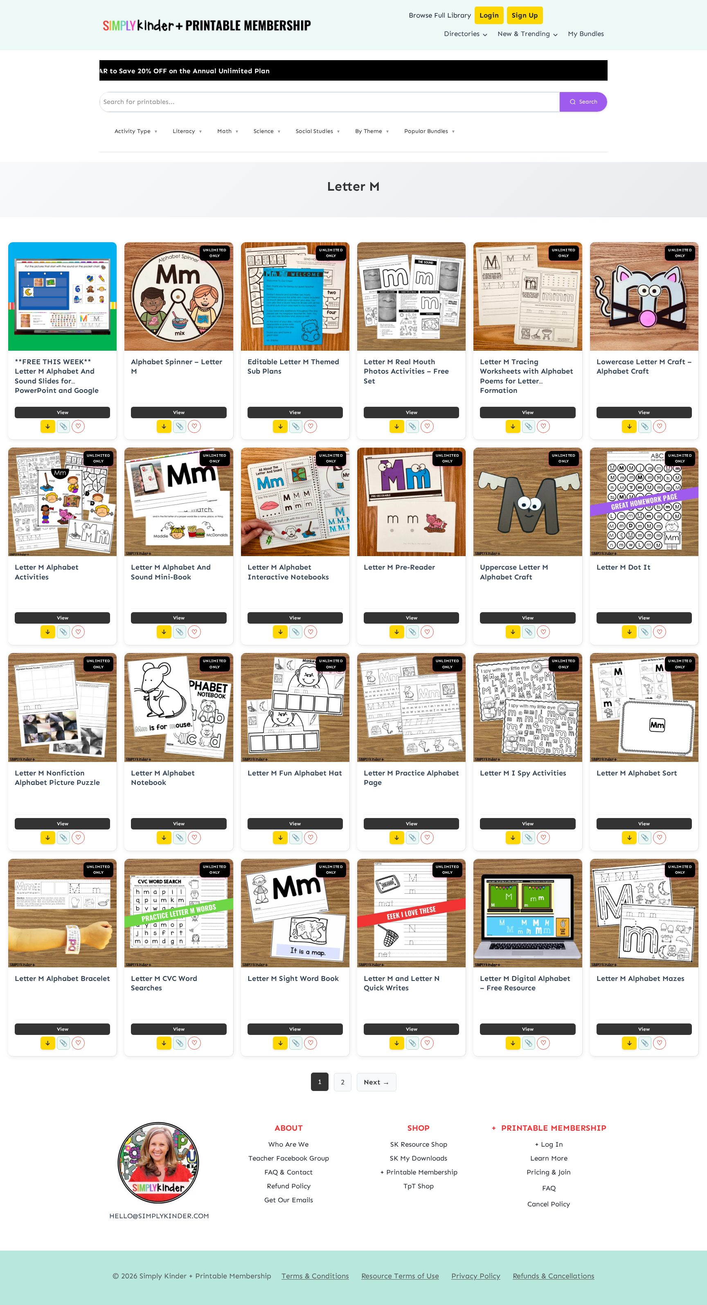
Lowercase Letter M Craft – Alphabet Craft (644, 366)
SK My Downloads (418, 1158)
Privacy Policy (475, 1275)
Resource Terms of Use (400, 1275)
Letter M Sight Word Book (293, 978)
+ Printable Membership (418, 1172)
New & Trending (524, 33)
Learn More (548, 1158)
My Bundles (586, 33)
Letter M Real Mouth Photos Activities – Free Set (406, 371)
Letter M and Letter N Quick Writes (402, 983)
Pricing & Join (549, 1172)
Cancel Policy (548, 1204)
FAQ (549, 1188)
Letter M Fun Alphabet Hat (295, 773)
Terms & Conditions (315, 1275)
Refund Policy (289, 1186)
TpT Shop (418, 1186)
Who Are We (288, 1144)
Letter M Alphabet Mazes (640, 978)
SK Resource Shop (418, 1144)
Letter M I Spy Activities (523, 773)
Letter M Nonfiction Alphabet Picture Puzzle (57, 778)
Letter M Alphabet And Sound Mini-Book (171, 572)
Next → (377, 1082)
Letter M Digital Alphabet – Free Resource (525, 983)
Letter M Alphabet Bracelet (62, 978)
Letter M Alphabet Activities (47, 572)
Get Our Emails (288, 1200)
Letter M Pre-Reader (399, 567)
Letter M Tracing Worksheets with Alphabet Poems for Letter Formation (526, 376)
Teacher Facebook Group (288, 1158)
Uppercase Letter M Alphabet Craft (514, 572)
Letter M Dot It (624, 567)
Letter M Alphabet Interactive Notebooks (288, 572)
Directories (462, 33)
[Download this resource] (48, 426)
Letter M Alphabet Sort (637, 773)
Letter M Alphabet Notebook (163, 778)
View (62, 412)
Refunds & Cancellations (553, 1275)
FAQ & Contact (288, 1172)
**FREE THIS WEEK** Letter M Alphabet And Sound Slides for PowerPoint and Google (57, 376)
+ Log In (549, 1144)
